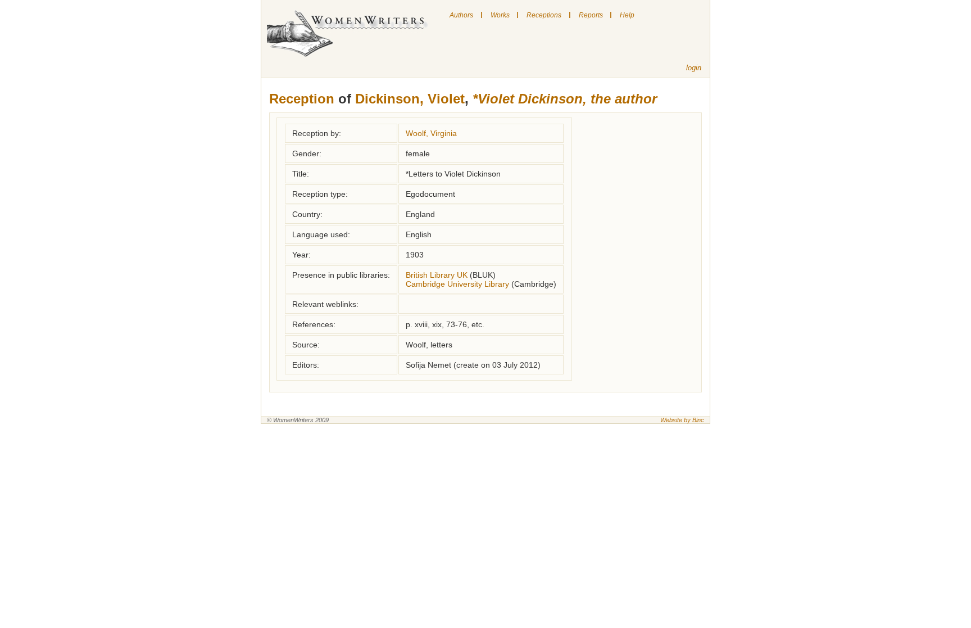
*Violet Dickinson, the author (565, 98)
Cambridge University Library (457, 283)
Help (627, 15)
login (693, 68)
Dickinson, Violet (410, 98)
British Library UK (437, 274)
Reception (301, 98)
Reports (591, 15)
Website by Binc (682, 420)
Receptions (544, 15)
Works (500, 15)
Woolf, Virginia (431, 133)
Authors (461, 15)
